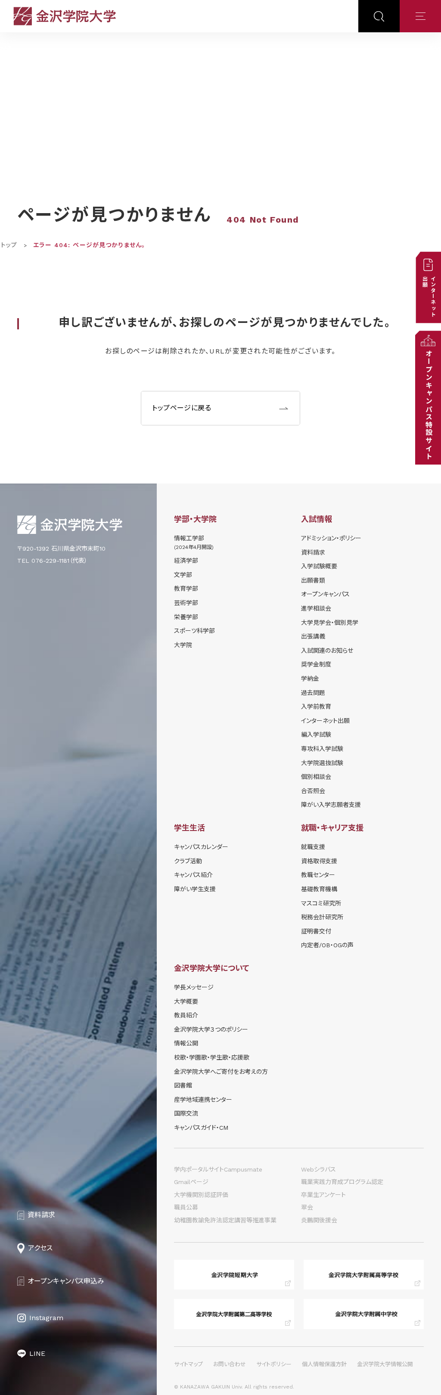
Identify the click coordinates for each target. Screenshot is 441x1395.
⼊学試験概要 (319, 566)
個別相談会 (316, 776)
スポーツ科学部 (194, 630)
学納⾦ (310, 678)
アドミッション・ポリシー (331, 538)
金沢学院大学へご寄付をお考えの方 (221, 1071)
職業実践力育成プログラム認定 (342, 1181)
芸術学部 (186, 602)
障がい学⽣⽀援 (195, 889)
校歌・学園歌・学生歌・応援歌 (211, 1057)
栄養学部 (186, 617)
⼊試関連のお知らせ (327, 650)
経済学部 (186, 560)
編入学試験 (316, 734)
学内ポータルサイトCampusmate (218, 1169)
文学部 (183, 574)
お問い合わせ (229, 1364)
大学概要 (186, 1001)
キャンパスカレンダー (201, 846)
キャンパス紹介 (193, 874)
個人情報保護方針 (324, 1364)
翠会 (307, 1207)
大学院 (183, 645)
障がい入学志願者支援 (331, 804)
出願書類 (313, 580)
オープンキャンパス (325, 594)
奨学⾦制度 (316, 664)
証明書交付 (316, 931)
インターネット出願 (325, 720)
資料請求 (313, 552)
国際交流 (186, 1113)
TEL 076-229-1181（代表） (52, 560)
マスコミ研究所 (321, 903)
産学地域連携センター (203, 1099)
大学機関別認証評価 (201, 1194)
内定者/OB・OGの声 (327, 945)
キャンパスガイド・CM (201, 1127)
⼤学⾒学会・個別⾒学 (329, 622)
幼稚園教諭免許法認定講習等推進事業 (225, 1220)
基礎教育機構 (319, 889)
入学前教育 (316, 706)
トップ (9, 245)
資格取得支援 (319, 861)
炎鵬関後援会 (319, 1220)
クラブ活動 (188, 861)
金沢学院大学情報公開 (385, 1364)
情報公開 (186, 1043)
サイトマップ (188, 1364)
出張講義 (313, 636)
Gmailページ (191, 1181)
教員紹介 (186, 1015)
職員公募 (186, 1207)
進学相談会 (316, 608)
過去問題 (313, 692)
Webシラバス (318, 1169)
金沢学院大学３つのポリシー (211, 1029)
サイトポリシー (274, 1364)
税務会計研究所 (322, 917)
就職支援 (313, 846)
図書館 (183, 1085)
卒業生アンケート (323, 1194)
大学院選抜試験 (322, 763)
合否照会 (313, 790)
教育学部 (186, 588)
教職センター (318, 874)
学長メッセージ (194, 987)
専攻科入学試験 (322, 748)
